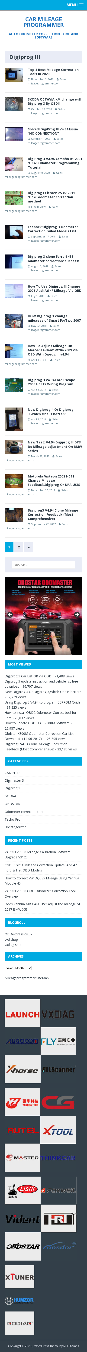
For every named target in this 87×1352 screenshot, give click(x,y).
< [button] (10, 615)
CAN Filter (12, 772)
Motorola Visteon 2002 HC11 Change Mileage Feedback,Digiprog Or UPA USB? (54, 480)
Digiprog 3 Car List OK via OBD (28, 676)
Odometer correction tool (24, 811)
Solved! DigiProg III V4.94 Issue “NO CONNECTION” (53, 131)
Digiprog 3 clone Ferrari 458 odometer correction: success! (53, 258)
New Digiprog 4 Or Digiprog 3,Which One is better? (51, 411)
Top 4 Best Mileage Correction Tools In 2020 (53, 71)
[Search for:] (44, 565)
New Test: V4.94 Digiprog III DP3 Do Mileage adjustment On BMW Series (55, 446)
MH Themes (71, 1346)
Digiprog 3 (12, 788)
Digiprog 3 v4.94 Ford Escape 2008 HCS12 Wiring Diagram (51, 382)
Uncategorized (15, 827)
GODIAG (11, 796)
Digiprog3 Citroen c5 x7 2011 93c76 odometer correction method (51, 197)
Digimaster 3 (14, 780)
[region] (43, 616)
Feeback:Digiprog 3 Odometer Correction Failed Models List (53, 229)
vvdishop (11, 939)
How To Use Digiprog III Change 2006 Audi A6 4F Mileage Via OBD (54, 288)
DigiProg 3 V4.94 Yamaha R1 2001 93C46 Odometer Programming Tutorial (55, 163)
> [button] (76, 615)
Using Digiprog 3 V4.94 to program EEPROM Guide (43, 702)
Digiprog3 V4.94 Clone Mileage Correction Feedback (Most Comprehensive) (53, 514)
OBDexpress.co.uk (18, 934)
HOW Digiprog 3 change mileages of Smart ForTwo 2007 (54, 318)
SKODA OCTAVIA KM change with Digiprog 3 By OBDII (55, 101)
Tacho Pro (12, 819)
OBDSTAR (12, 803)
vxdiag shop (14, 944)
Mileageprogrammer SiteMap (27, 978)
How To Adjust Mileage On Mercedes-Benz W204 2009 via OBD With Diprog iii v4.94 (53, 350)
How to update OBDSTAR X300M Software (37, 723)
